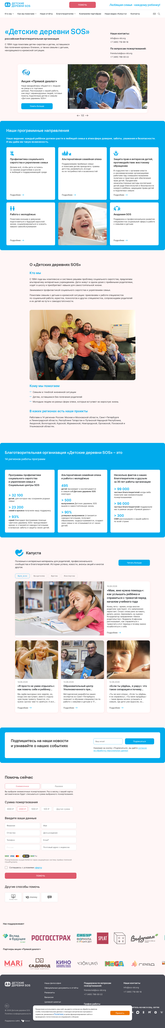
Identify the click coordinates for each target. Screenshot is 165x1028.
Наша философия (52, 983)
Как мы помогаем (26, 14)
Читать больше (134, 563)
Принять (120, 1013)
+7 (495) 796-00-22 (93, 994)
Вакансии (49, 997)
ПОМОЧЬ (40, 876)
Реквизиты (49, 992)
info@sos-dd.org (131, 987)
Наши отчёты (46, 14)
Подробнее (15, 195)
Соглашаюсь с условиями (25, 867)
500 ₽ (46, 809)
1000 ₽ (34, 809)
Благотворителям (64, 14)
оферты (38, 867)
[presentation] (78, 115)
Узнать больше (37, 106)
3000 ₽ (10, 809)
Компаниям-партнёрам (90, 14)
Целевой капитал (52, 1002)
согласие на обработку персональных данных (120, 749)
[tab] (13, 897)
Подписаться (139, 741)
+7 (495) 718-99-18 (133, 992)
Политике (58, 1014)
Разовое (59, 786)
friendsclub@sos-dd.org (95, 990)
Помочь (82, 5)
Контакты (135, 14)
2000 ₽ (22, 809)
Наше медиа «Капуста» (116, 14)
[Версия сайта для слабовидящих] (154, 13)
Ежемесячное (22, 786)
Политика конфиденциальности (18, 1014)
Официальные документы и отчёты (61, 988)
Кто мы (8, 14)
